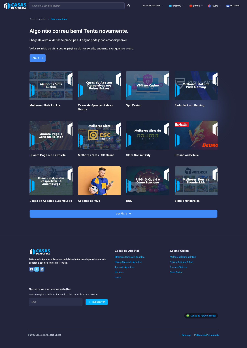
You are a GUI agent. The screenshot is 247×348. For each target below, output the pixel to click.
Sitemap (186, 335)
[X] (36, 269)
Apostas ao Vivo (89, 201)
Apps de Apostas (124, 267)
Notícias (234, 6)
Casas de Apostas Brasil (203, 315)
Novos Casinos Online (181, 262)
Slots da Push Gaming (189, 105)
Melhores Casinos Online (183, 257)
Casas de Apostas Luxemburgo (50, 201)
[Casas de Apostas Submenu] (162, 5)
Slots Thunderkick (187, 201)
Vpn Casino (133, 105)
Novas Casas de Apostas (128, 262)
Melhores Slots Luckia (44, 105)
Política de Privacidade (206, 335)
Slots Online (176, 272)
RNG (129, 201)
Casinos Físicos (178, 267)
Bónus (196, 6)
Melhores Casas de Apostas (129, 257)
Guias (215, 6)
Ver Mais (121, 213)
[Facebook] (31, 269)
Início (35, 58)
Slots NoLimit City (138, 155)
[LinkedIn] (42, 269)
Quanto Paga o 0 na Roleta (47, 155)
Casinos (177, 6)
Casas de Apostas (151, 6)
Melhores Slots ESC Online (96, 155)
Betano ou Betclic (187, 155)
